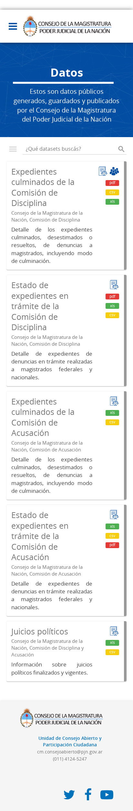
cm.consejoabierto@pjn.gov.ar (70, 752)
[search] (121, 149)
